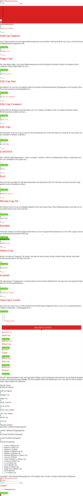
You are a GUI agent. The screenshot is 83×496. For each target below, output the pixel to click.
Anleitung (7, 9)
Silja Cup (15, 447)
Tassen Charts (9, 13)
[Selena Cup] (5, 243)
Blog (6, 16)
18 (1, 262)
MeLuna (12, 471)
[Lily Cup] (4, 119)
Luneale (4, 275)
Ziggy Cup (6, 58)
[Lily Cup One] (5, 74)
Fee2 (2, 176)
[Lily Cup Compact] (7, 97)
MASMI (5, 225)
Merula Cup (6, 344)
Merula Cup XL (9, 201)
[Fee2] (2, 169)
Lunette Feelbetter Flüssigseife (10, 438)
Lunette (4, 353)
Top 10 (6, 7)
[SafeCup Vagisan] (7, 28)
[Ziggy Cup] (4, 51)
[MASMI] (4, 218)
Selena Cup (6, 250)
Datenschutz (62, 476)
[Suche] (21, 3)
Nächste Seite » (9, 321)
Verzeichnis (8, 11)
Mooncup (5, 370)
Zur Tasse (3, 47)
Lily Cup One (8, 81)
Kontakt (54, 476)
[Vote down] (2, 32)
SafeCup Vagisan (10, 35)
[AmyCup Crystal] (6, 292)
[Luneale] (3, 268)
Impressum (71, 476)
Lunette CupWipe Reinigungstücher (12, 430)
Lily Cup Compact (11, 104)
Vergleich (7, 14)
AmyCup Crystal (10, 299)
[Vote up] (4, 32)
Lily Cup (5, 126)
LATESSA (6, 151)
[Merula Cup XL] (6, 194)
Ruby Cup (6, 361)
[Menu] (1, 20)
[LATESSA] (4, 144)
